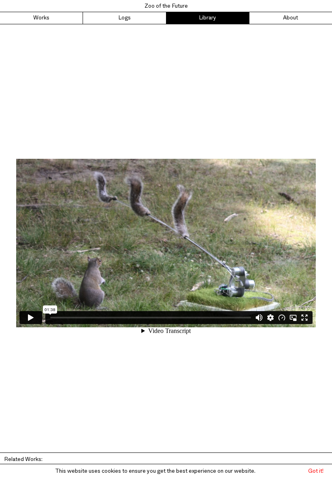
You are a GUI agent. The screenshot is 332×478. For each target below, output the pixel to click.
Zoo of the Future (166, 6)
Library (207, 18)
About (290, 18)
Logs (124, 18)
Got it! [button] (315, 471)
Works (41, 18)
